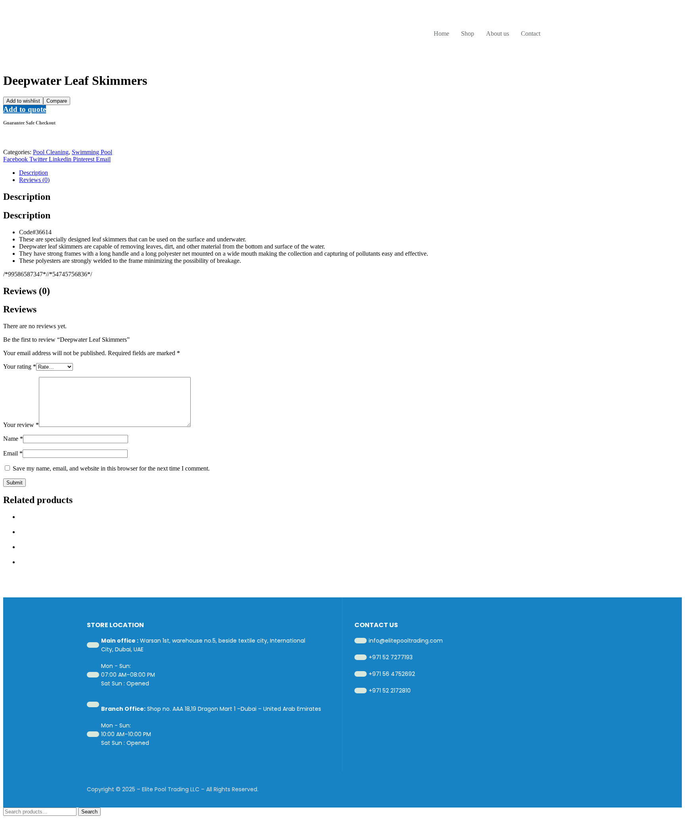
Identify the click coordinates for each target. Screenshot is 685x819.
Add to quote (24, 109)
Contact (530, 33)
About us (497, 33)
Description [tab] (26, 196)
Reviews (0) (34, 179)
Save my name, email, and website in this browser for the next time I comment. (111, 468)
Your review (21, 424)
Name (13, 438)
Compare (56, 101)
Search (89, 812)
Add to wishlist (23, 101)
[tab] (350, 172)
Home (441, 33)
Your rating (19, 366)
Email (13, 453)
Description (33, 172)
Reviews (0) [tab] (26, 291)
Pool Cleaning (51, 152)
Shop (467, 33)
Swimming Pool (92, 152)
